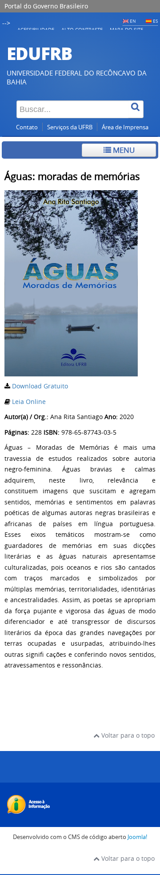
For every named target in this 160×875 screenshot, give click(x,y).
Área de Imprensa (125, 127)
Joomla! (137, 837)
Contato (27, 127)
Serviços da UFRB (69, 127)
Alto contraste (82, 29)
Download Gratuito (40, 386)
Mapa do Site (126, 29)
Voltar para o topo (127, 735)
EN (133, 21)
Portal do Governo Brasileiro (46, 6)
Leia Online (29, 401)
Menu (123, 150)
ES (155, 21)
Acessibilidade (35, 29)
